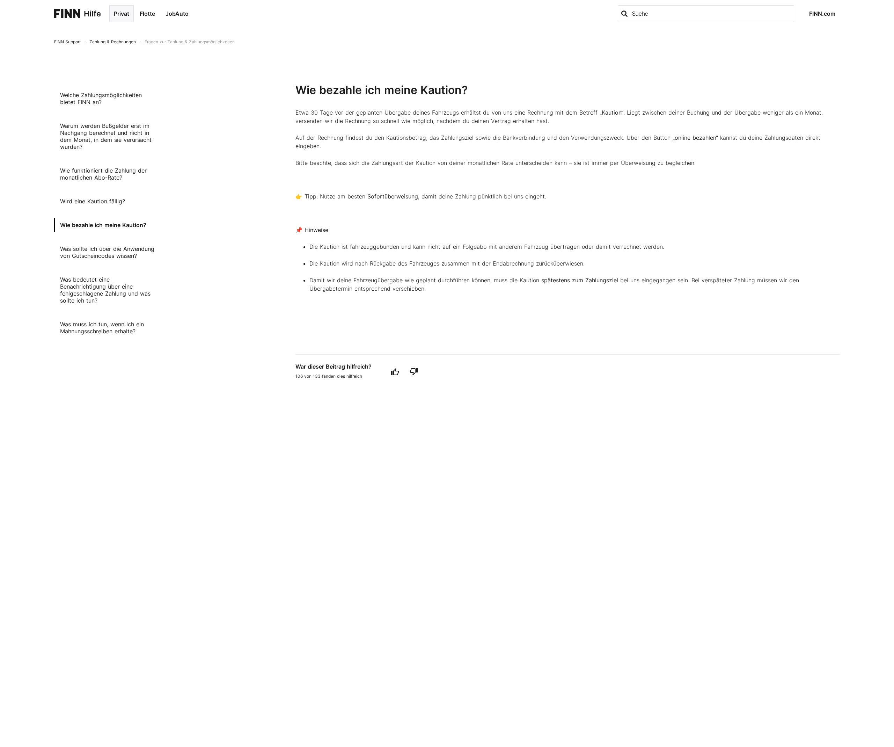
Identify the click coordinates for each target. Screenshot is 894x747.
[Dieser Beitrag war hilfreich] (395, 371)
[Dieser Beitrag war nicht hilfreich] (413, 371)
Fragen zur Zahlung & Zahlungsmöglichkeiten (190, 41)
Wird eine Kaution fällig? (92, 201)
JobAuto (177, 13)
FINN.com (822, 13)
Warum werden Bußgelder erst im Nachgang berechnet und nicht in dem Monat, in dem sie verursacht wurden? (106, 136)
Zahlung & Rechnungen (112, 41)
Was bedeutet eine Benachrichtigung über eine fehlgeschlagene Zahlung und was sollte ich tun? (105, 290)
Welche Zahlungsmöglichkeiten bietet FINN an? (101, 99)
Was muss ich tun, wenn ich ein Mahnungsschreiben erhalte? (102, 328)
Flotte (147, 13)
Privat (121, 13)
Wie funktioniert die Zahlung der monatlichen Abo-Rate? (103, 174)
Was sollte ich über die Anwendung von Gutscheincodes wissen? (107, 252)
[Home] (67, 13)
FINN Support (67, 41)
